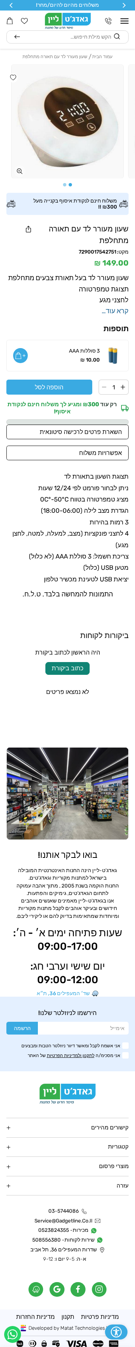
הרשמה (22, 1028)
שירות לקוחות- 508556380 (63, 1240)
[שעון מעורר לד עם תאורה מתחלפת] (67, 121)
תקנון (68, 1316)
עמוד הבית (102, 56)
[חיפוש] (17, 37)
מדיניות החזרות (35, 1316)
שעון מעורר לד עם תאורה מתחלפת (54, 56)
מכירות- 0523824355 (63, 1230)
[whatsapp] (12, 1334)
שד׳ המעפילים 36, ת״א (63, 993)
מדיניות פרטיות (100, 1316)
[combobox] (67, 37)
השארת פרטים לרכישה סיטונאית (81, 431)
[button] (24, 21)
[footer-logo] (67, 1094)
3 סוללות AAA (84, 351)
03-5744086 (63, 1211)
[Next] (11, 5)
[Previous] (123, 5)
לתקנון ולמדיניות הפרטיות (70, 1055)
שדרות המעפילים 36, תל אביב (63, 1249)
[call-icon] (108, 21)
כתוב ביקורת (67, 668)
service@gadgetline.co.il (63, 1221)
